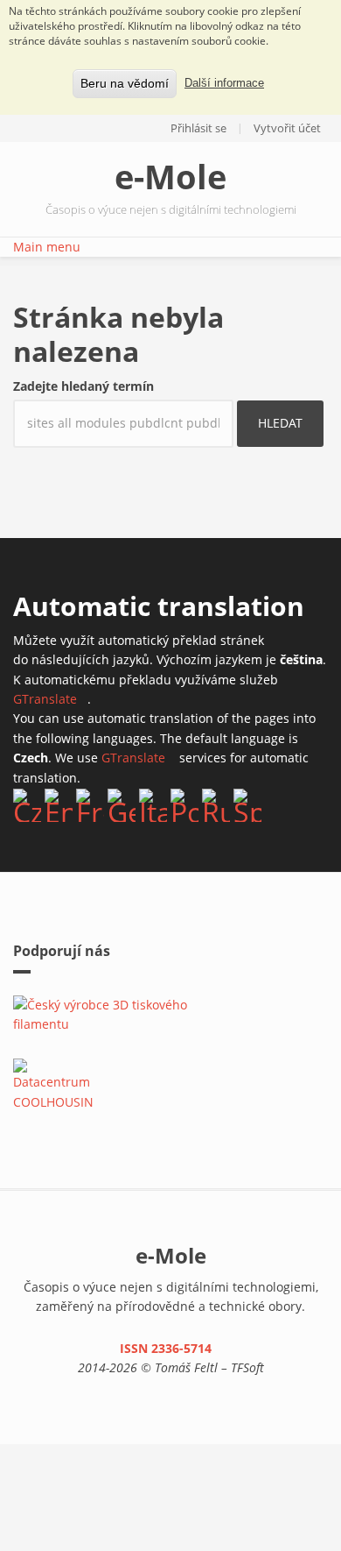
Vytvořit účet (287, 128)
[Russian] (216, 805)
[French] (90, 805)
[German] (122, 805)
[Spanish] (247, 805)
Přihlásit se (198, 128)
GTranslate (50, 699)
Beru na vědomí (124, 83)
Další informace (224, 83)
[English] (59, 805)
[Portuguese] (184, 805)
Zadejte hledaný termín (83, 386)
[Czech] (27, 805)
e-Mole (170, 176)
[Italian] (153, 805)
